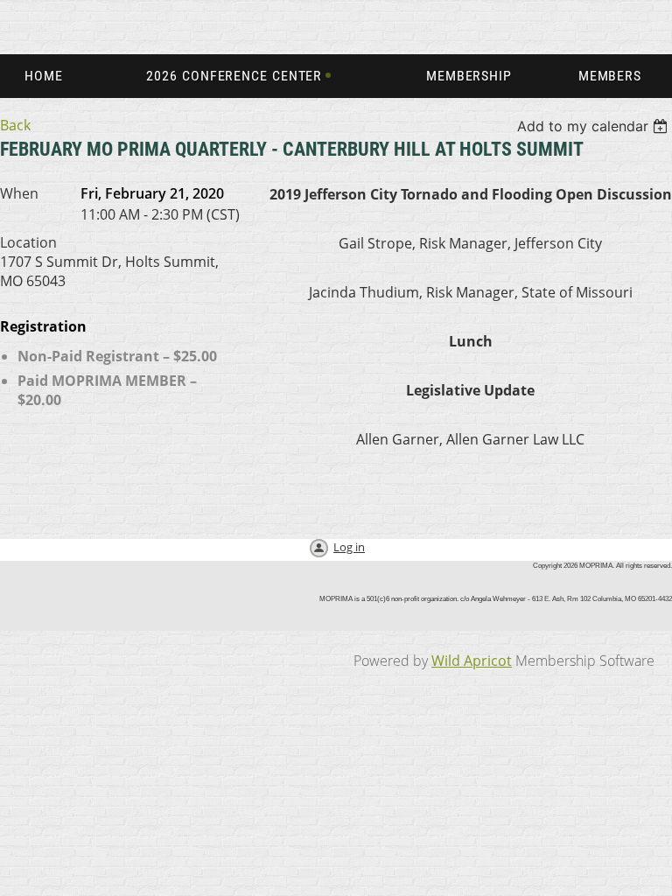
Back (15, 125)
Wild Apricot (471, 660)
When (19, 193)
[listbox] (594, 126)
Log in (349, 547)
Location (28, 242)
